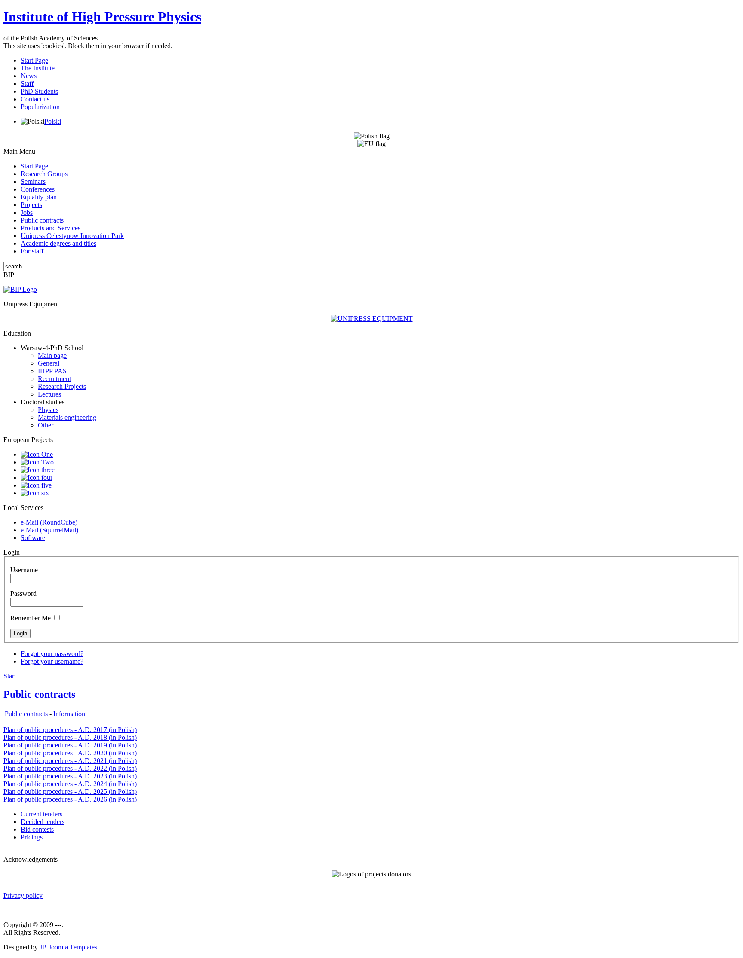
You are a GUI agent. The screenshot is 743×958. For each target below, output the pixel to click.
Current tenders (41, 814)
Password (23, 593)
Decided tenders (42, 821)
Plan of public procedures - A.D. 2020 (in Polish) (70, 753)
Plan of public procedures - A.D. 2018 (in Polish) (70, 737)
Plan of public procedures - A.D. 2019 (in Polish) (70, 745)
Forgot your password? (52, 653)
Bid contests (37, 829)
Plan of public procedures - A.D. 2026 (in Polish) (70, 799)
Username (24, 570)
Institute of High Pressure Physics (102, 16)
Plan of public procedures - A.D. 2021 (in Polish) (70, 760)
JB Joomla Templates (68, 947)
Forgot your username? (52, 661)
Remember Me (30, 618)
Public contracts (39, 694)
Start (9, 676)
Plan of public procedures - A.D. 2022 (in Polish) (70, 768)
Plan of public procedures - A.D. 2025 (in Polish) (70, 791)
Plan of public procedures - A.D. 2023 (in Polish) (70, 776)
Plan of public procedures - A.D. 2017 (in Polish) (70, 729)
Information (69, 713)
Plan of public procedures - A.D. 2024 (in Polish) (70, 783)
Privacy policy (23, 895)
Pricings (32, 837)
